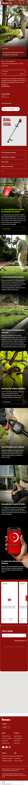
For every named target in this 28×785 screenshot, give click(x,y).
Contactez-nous (5, 743)
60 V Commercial (10, 61)
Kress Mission (17, 758)
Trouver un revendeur (9, 109)
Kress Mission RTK (18, 756)
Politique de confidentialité (7, 773)
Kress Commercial (18, 760)
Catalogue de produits (7, 760)
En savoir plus (6, 228)
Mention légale (9, 775)
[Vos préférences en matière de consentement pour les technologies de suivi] (2, 782)
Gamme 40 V (17, 743)
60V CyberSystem (18, 738)
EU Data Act (15, 775)
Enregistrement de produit (8, 756)
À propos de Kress (6, 736)
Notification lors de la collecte (6, 783)
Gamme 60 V (17, 740)
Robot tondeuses (18, 736)
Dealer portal (5, 740)
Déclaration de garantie (7, 758)
